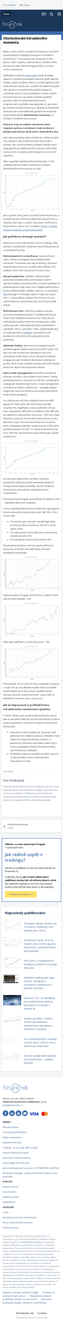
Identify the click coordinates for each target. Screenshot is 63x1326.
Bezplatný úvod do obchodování (20, 1217)
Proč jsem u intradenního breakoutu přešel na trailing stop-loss (40, 964)
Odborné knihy (10, 1227)
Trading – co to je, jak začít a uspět (20, 1147)
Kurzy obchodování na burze (18, 1222)
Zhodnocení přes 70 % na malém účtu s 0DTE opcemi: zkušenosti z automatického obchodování (40, 946)
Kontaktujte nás (25, 1313)
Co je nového (9, 1191)
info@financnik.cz (12, 1105)
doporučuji (31, 75)
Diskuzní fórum (10, 1186)
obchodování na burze (32, 1242)
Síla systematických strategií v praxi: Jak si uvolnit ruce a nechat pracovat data (40, 1042)
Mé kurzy (25, 5)
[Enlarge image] (31, 191)
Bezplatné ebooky (12, 1142)
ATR (5, 294)
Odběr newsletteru (12, 1137)
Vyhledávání (9, 1202)
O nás (6, 1212)
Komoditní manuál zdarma (16, 1157)
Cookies (42, 1313)
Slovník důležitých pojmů (16, 1152)
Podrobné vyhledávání (14, 1132)
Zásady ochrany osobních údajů (20, 1292)
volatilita (27, 332)
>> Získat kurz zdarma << (21, 894)
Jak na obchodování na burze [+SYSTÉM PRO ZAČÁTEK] (31, 1168)
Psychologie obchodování (16, 1162)
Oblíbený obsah (11, 1197)
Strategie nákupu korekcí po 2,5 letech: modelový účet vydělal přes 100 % (40, 927)
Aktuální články (10, 1127)
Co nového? (9, 5)
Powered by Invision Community (31, 1317)
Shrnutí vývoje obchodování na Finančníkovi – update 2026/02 (40, 1059)
